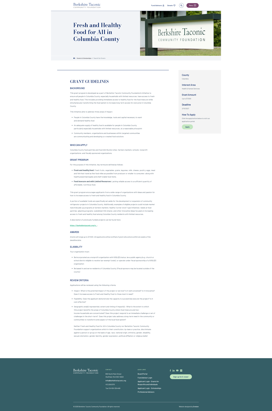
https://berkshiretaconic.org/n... (83, 225)
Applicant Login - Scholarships (149, 388)
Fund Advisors (156, 5)
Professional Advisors (146, 392)
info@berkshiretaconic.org (116, 381)
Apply (187, 127)
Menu (191, 5)
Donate (170, 5)
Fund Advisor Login (145, 378)
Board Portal (142, 374)
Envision (196, 406)
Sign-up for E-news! (180, 377)
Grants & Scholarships (84, 58)
